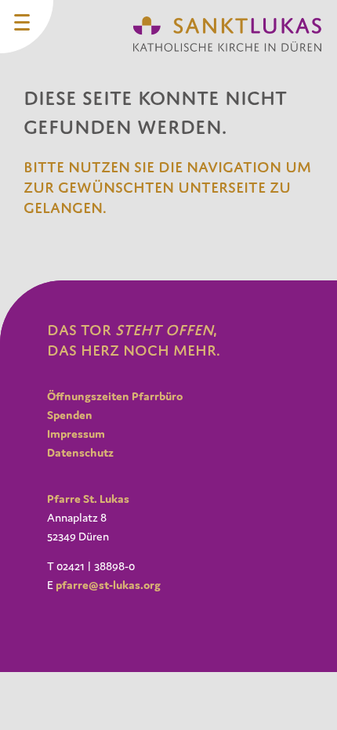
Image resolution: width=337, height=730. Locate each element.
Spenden (69, 414)
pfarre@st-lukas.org (108, 584)
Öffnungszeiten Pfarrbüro (115, 395)
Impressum (76, 433)
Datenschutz (80, 452)
